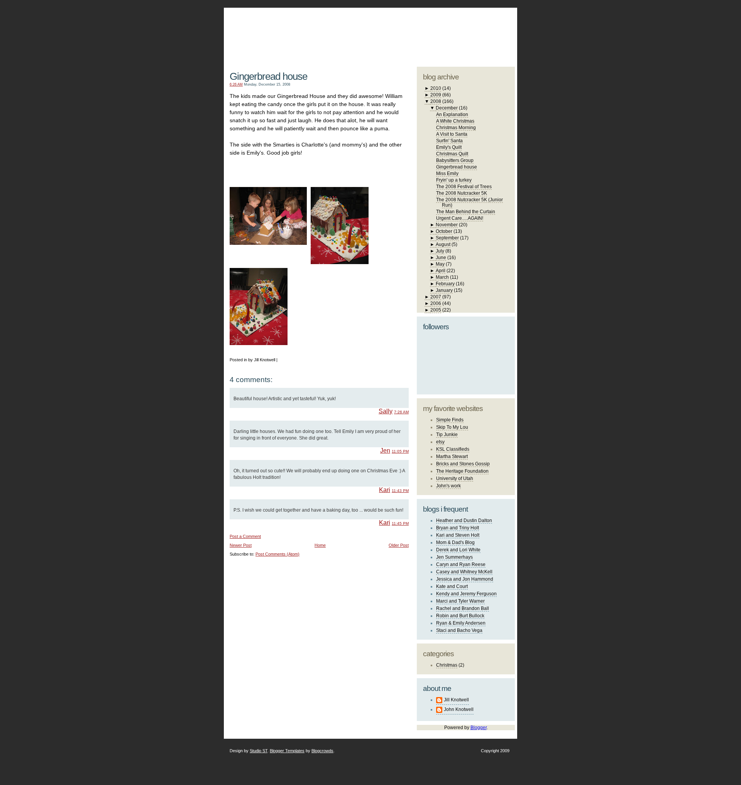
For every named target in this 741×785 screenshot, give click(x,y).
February (445, 283)
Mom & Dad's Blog (455, 542)
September (447, 238)
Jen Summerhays (454, 557)
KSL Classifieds (452, 449)
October (444, 231)
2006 (435, 303)
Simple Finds (450, 420)
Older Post (399, 545)
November (447, 224)
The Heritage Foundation (462, 471)
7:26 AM (401, 412)
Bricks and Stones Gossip (463, 464)
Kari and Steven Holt (457, 535)
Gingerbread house (268, 76)
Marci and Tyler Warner (460, 601)
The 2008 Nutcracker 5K (461, 193)
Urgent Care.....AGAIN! (459, 218)
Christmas (446, 665)
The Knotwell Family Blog (317, 31)
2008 (435, 101)
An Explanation (452, 114)
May (440, 264)
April (440, 270)
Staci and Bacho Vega (459, 630)
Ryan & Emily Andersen (461, 623)
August (443, 244)
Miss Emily (447, 173)
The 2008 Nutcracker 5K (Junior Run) (469, 202)
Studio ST (258, 750)
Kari (384, 490)
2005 (435, 310)
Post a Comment (245, 536)
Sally (385, 411)
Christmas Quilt (452, 154)
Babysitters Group (455, 160)
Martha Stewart (452, 456)
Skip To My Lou (452, 427)
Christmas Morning (456, 127)
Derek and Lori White (458, 550)
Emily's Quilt (449, 147)
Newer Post (241, 545)
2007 (435, 297)
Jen (385, 450)
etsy (440, 442)
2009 (435, 95)
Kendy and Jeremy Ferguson (466, 593)
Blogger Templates (287, 750)
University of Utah (454, 478)
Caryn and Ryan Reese (461, 564)
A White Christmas (455, 121)
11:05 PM (400, 451)
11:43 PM (400, 491)
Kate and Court (452, 586)
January (444, 290)
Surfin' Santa (449, 140)
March (442, 277)
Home (320, 545)
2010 (435, 88)
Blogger (478, 727)
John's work (448, 486)
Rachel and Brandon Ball (462, 608)
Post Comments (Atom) (277, 554)
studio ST (454, 33)
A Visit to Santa (451, 134)
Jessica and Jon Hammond (464, 579)
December (447, 108)
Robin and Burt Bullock (460, 615)
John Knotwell (459, 709)
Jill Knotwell (456, 699)
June (441, 257)
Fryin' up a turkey (454, 180)
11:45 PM (400, 523)
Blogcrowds (322, 750)
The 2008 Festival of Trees (464, 186)
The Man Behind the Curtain (465, 211)
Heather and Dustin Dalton (464, 520)
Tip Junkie (447, 434)
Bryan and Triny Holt (457, 528)
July (440, 251)
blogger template (485, 27)
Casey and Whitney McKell (464, 571)
